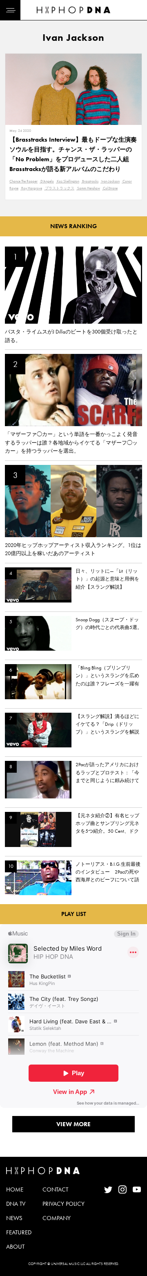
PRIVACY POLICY (63, 1204)
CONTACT (55, 1189)
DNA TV (15, 1204)
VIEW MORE (73, 1124)
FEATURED (18, 1232)
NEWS (14, 1218)
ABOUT (15, 1247)
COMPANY (56, 1218)
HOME (14, 1189)
